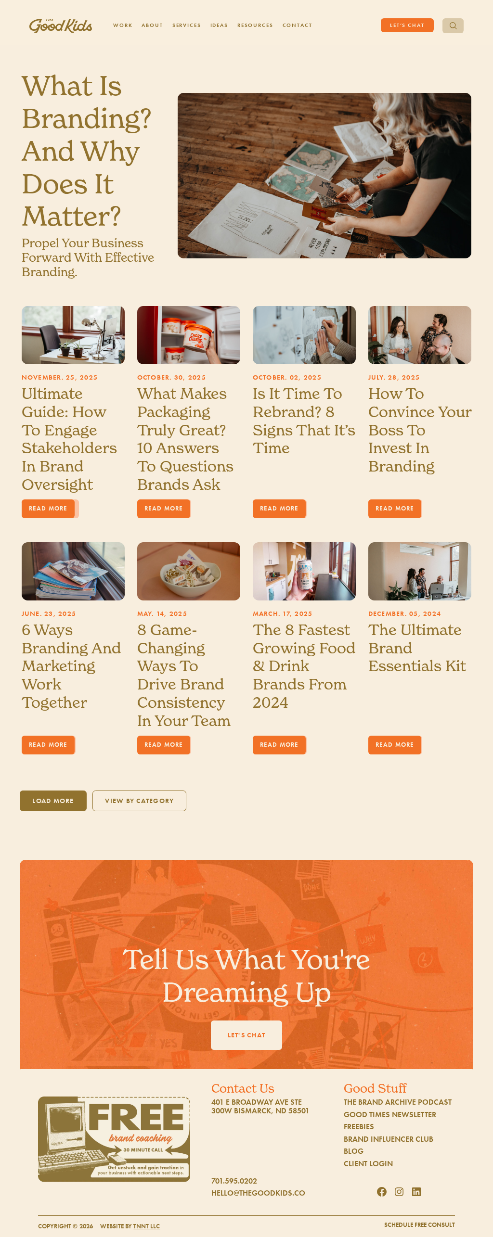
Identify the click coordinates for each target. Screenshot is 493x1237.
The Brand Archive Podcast (398, 1102)
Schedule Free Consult (419, 1225)
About (152, 25)
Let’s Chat (407, 25)
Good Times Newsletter (390, 1115)
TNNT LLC (146, 1226)
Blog (353, 1151)
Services (186, 25)
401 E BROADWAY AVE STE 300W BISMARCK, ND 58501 (260, 1106)
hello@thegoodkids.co (258, 1193)
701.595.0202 (234, 1181)
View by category (139, 800)
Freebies (359, 1127)
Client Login (368, 1164)
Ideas (219, 25)
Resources (255, 25)
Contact (297, 25)
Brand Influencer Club (388, 1139)
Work (123, 25)
